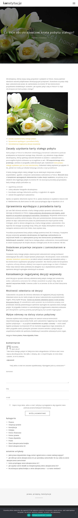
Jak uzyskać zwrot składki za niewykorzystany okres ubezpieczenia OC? (34, 466)
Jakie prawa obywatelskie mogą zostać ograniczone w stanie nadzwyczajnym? (36, 455)
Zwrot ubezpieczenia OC (17, 446)
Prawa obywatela (28, 335)
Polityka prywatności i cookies (42, 515)
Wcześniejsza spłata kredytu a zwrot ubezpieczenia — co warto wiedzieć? (35, 468)
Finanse (11, 422)
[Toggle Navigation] (73, 3)
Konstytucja (13, 427)
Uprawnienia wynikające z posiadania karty (24, 141)
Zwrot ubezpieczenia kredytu (19, 443)
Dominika (15, 347)
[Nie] (76, 513)
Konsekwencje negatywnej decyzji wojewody (24, 144)
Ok (29, 515)
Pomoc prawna (17, 335)
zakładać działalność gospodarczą (18, 259)
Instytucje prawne (15, 425)
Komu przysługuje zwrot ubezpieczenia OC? (24, 463)
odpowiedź (10, 360)
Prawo (36, 335)
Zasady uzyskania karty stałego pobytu (22, 139)
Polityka (11, 430)
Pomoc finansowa (15, 433)
